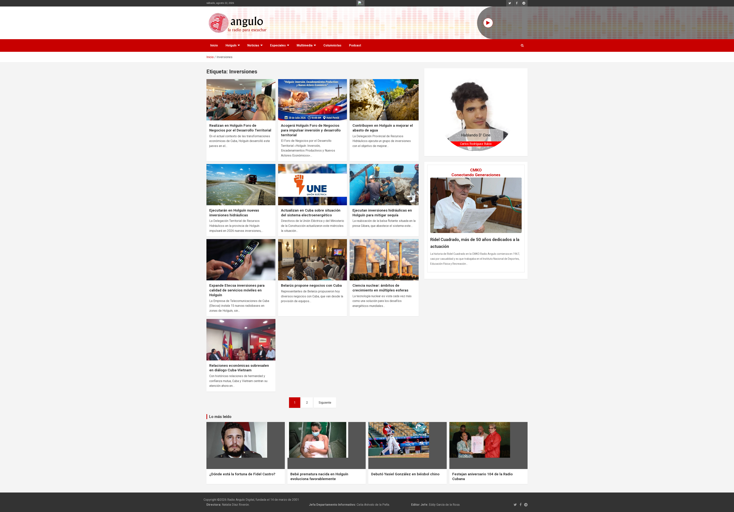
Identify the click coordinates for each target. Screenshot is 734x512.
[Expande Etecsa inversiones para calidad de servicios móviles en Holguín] (241, 260)
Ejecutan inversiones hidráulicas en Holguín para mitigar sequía (382, 212)
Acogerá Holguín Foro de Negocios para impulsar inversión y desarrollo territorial (311, 130)
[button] (443, 112)
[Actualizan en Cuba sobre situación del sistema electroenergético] (312, 184)
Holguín (231, 45)
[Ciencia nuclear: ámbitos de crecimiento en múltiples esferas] (384, 260)
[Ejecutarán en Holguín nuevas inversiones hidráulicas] (241, 184)
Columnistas (332, 45)
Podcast (355, 45)
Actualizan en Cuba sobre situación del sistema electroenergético (310, 212)
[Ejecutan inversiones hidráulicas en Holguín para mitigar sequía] (384, 184)
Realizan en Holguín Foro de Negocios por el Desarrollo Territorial (240, 127)
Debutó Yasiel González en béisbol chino (405, 474)
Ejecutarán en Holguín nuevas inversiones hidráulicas (234, 212)
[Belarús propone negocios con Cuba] (312, 260)
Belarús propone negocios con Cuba (311, 285)
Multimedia (305, 45)
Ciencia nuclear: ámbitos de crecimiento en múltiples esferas (380, 287)
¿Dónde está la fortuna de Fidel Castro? (242, 474)
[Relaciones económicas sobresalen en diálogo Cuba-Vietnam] (241, 340)
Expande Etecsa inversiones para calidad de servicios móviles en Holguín (237, 290)
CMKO (476, 170)
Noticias (253, 45)
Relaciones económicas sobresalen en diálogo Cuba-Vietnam (239, 367)
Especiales (278, 45)
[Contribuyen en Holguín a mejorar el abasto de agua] (384, 100)
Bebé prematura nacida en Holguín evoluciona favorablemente (319, 476)
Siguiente (325, 402)
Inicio (214, 45)
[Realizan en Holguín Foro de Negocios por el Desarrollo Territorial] (241, 100)
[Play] (488, 23)
